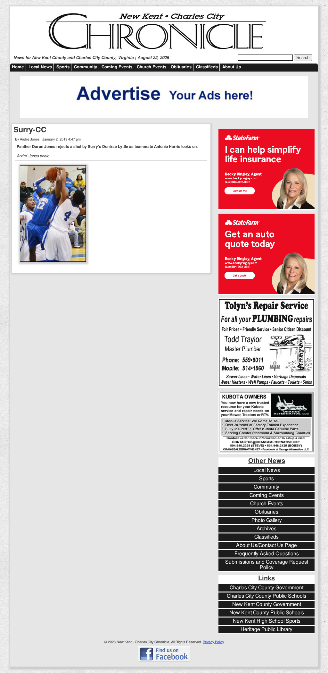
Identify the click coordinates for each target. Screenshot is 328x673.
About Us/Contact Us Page (266, 545)
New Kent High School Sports (266, 621)
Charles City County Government (266, 587)
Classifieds (207, 67)
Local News (40, 67)
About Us (231, 67)
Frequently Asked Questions (266, 553)
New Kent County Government (266, 604)
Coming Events (117, 67)
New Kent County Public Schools (266, 612)
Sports (63, 67)
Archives (266, 528)
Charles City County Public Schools (266, 596)
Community (85, 67)
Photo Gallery (266, 520)
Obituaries (181, 67)
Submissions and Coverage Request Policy (266, 565)
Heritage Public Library (266, 629)
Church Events (151, 67)
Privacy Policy (213, 642)
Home (18, 67)
